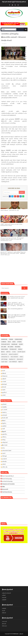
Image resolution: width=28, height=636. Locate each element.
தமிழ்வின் (4, 599)
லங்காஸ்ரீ (4, 597)
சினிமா (21, 356)
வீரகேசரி (4, 612)
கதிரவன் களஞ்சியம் (13, 354)
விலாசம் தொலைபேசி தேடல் (8, 476)
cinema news (18, 339)
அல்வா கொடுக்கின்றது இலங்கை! (15, 308)
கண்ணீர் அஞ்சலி (21, 351)
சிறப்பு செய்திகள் (14, 356)
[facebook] (9, 5)
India (9, 341)
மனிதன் (4, 595)
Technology (13, 349)
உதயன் (3, 610)
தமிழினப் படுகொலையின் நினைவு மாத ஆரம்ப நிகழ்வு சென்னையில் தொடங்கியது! (11, 225)
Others (19, 341)
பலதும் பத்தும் (4, 361)
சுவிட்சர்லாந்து (4, 359)
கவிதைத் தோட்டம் (5, 356)
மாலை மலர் (4, 621)
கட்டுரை (14, 351)
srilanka (17, 346)
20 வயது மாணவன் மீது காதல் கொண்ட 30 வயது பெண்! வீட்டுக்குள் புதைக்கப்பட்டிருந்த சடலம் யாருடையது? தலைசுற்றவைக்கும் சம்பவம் (12, 239)
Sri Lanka (10, 346)
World (20, 349)
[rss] (15, 5)
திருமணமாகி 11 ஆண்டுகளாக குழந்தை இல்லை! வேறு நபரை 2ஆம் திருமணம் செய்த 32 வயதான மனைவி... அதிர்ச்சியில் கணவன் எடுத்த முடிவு (13, 253)
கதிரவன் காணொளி (6, 593)
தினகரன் (4, 623)
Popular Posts (5, 344)
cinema (11, 339)
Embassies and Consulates (8, 484)
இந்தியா (5, 43)
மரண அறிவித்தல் (13, 361)
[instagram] (18, 5)
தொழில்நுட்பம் (12, 359)
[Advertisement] (14, 270)
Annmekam (4, 339)
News (14, 341)
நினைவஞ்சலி (20, 359)
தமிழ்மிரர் (4, 608)
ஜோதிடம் (20, 361)
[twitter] (12, 5)
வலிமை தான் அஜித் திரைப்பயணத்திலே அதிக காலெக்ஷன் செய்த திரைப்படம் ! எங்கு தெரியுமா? (17, 316)
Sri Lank (3, 346)
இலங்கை (8, 351)
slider (21, 344)
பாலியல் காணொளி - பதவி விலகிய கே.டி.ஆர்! (10, 210)
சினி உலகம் (4, 625)
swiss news (4, 349)
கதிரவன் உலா (4, 354)
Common (3, 341)
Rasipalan (14, 344)
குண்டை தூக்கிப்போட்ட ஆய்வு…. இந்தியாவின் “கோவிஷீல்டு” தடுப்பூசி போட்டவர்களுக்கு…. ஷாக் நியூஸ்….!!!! (16, 304)
